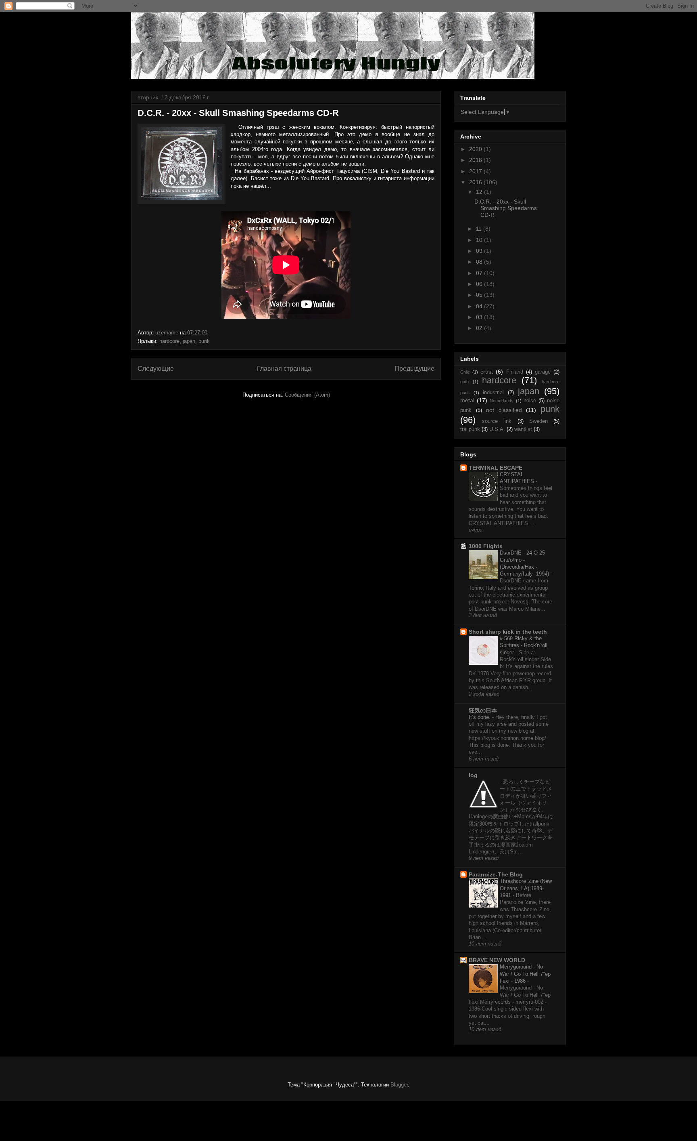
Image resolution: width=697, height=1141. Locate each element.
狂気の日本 (483, 710)
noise (530, 400)
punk (204, 341)
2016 (476, 182)
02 (480, 328)
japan (189, 341)
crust (486, 371)
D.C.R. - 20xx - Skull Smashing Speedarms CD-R (238, 113)
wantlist (523, 429)
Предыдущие (414, 368)
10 (480, 240)
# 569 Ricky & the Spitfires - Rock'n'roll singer (523, 645)
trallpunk (470, 429)
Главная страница (284, 368)
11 (479, 228)
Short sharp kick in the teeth (508, 631)
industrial (493, 392)
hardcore (169, 341)
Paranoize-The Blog (496, 874)
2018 (476, 160)
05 (480, 295)
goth (464, 381)
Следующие (156, 368)
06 (480, 284)
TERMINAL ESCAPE (495, 467)
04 (480, 306)
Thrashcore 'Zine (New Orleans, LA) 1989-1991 (526, 888)
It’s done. (480, 717)
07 (480, 273)
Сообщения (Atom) (307, 395)
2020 (476, 149)
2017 (476, 171)
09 (480, 251)
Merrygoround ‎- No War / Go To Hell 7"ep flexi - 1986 (525, 974)
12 (480, 192)
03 (480, 317)
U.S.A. (497, 429)
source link (496, 421)
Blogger (399, 1085)
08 (480, 261)
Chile (465, 372)
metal (467, 400)
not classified (504, 410)
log (473, 775)
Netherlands (501, 400)
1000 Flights (486, 546)
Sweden (538, 421)
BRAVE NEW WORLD (497, 960)
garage (543, 372)
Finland (514, 372)
